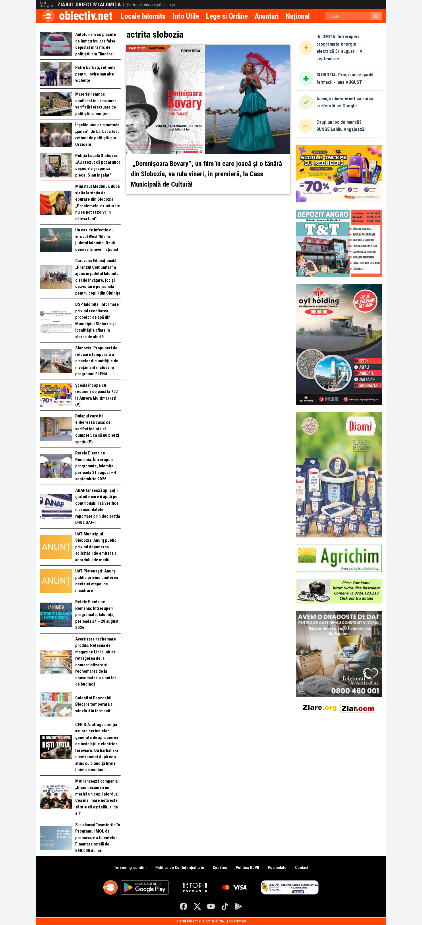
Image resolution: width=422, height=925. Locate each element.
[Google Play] (238, 906)
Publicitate (277, 867)
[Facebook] (183, 906)
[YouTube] (211, 906)
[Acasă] (48, 16)
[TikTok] (225, 906)
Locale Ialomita (143, 16)
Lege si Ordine (227, 16)
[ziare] (320, 707)
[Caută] (376, 16)
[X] (197, 906)
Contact (301, 867)
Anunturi (267, 16)
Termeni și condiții (130, 867)
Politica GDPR (247, 867)
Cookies (220, 867)
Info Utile (186, 16)
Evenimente (156, 48)
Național (298, 16)
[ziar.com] (357, 707)
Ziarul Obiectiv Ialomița (89, 4)
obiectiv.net (85, 16)
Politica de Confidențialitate (179, 867)
